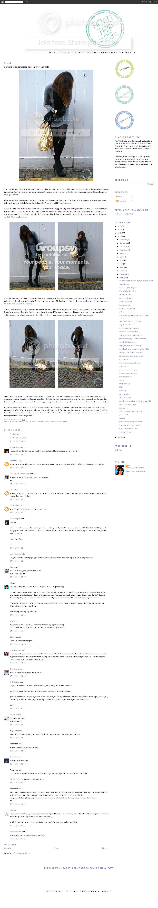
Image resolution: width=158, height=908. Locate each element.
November (123, 243)
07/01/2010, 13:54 (18, 644)
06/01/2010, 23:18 (18, 454)
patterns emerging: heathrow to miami (132, 339)
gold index (123, 366)
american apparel (16, 421)
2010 (119, 237)
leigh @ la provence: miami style (130, 346)
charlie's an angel (125, 397)
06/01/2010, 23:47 (18, 484)
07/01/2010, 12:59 (18, 631)
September (124, 250)
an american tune (125, 294)
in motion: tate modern (127, 308)
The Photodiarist (15, 832)
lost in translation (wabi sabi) (129, 328)
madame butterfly (125, 377)
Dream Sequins (15, 519)
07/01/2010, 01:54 (18, 513)
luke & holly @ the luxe (127, 291)
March (122, 271)
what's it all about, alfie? (127, 404)
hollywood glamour (126, 312)
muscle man (123, 391)
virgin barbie (123, 359)
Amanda (13, 757)
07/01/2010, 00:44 (18, 499)
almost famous (124, 284)
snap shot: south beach (127, 325)
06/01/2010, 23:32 (18, 468)
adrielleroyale (14, 447)
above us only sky (125, 298)
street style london (59, 421)
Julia (11, 810)
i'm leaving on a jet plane (128, 373)
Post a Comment (10, 844)
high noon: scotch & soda (128, 429)
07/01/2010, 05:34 (18, 561)
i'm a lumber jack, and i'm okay (130, 363)
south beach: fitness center (128, 342)
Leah (11, 489)
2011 (119, 233)
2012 (119, 230)
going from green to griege (128, 370)
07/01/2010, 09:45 (18, 615)
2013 (119, 226)
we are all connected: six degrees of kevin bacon (136, 281)
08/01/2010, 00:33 (18, 738)
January (122, 278)
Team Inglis (14, 460)
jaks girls (122, 418)
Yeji (11, 621)
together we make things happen (130, 335)
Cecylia (12, 434)
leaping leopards (124, 305)
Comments (122, 201)
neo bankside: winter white (128, 332)
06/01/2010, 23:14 (18, 441)
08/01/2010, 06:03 (18, 764)
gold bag (28, 421)
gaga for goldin (124, 394)
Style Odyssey (15, 682)
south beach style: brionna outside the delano (134, 349)
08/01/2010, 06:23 (18, 783)
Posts (120, 196)
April (122, 267)
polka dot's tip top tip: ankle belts (130, 422)
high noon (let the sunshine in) (129, 425)
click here (70, 192)
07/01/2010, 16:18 (18, 676)
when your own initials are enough (131, 352)
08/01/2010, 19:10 (18, 804)
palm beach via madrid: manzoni (130, 321)
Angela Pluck (14, 505)
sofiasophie (14, 715)
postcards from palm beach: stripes (131, 356)
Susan (12, 567)
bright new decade (125, 432)
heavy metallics (124, 384)
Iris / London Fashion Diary (20, 474)
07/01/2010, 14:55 (18, 663)
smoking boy (123, 408)
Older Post (105, 848)
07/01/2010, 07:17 (18, 577)
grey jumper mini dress (41, 421)
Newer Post (8, 848)
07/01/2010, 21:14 (18, 709)
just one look (123, 415)
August (122, 253)
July (121, 257)
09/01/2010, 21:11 (18, 826)
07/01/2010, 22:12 (18, 725)
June (121, 260)
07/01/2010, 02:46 (18, 548)
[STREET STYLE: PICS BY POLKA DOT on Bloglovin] (124, 215)
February (123, 274)
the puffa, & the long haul (128, 288)
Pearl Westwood (15, 650)
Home (57, 848)
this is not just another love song (130, 411)
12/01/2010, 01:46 (18, 839)
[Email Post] (23, 419)
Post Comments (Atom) (22, 853)
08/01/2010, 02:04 (18, 751)
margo (121, 380)
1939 (121, 387)
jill (11, 583)
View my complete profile (135, 471)
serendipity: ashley (125, 301)
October (123, 247)
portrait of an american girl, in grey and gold (26, 67)
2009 (119, 437)
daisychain (13, 669)
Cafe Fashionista (15, 554)
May (121, 264)
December (123, 240)
